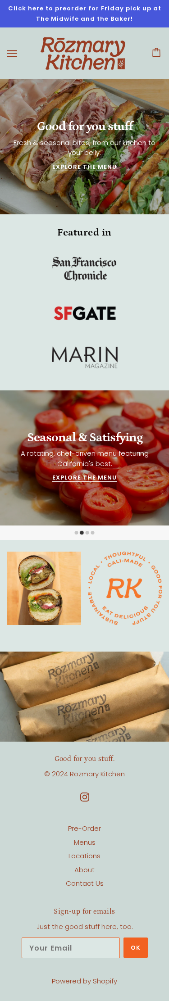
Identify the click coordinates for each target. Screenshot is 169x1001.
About (84, 869)
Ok (136, 947)
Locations (84, 856)
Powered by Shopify (84, 981)
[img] (85, 797)
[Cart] (157, 54)
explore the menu (84, 167)
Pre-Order (84, 828)
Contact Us (85, 883)
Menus (85, 842)
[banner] (83, 53)
